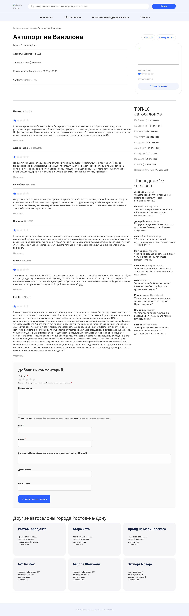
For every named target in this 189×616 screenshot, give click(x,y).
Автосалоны (46, 17)
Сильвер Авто (151, 206)
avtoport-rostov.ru (28, 79)
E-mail (21, 439)
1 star (20, 379)
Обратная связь (73, 17)
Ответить (18, 140)
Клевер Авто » (166, 37)
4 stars (31, 379)
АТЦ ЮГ (150, 191)
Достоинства (24, 469)
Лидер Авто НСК (154, 265)
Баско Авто (153, 221)
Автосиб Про (150, 324)
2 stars (23, 379)
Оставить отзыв (158, 86)
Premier (151, 309)
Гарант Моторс (153, 236)
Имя (20, 425)
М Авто (146, 280)
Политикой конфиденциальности (49, 418)
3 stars (27, 379)
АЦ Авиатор (151, 250)
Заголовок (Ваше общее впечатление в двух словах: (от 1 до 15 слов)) (52, 453)
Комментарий (25, 388)
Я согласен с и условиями (66, 418)
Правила (145, 17)
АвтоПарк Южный (154, 295)
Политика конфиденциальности (110, 17)
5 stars (34, 379)
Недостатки (24, 483)
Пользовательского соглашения (95, 418)
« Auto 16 (148, 37)
